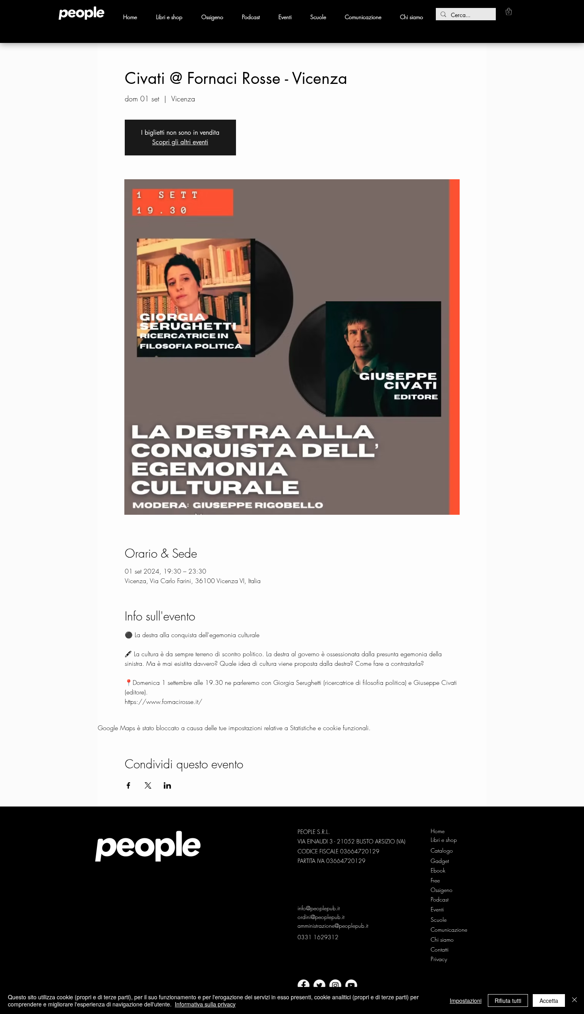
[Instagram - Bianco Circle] (335, 985)
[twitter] (319, 985)
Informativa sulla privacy (205, 1004)
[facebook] (303, 985)
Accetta (549, 1000)
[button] (509, 11)
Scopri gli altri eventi (180, 142)
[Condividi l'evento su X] (148, 785)
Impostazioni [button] (466, 1000)
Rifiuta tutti (508, 1000)
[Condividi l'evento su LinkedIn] (167, 785)
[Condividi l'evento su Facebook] (128, 785)
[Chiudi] (574, 1000)
